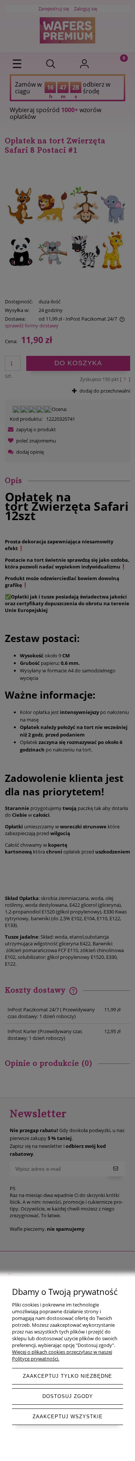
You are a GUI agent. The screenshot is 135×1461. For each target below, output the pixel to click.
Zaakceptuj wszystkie (68, 1416)
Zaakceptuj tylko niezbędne (67, 1376)
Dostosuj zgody (67, 1396)
